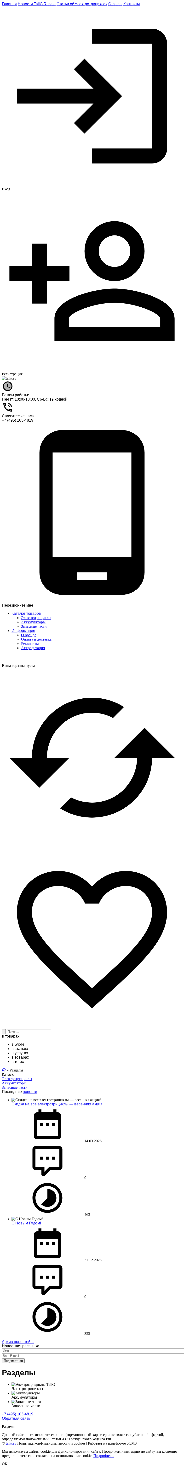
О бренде (28, 635)
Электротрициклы (17, 1079)
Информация (23, 631)
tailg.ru (11, 1443)
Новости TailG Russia (37, 4)
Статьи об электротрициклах (82, 4)
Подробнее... (103, 1456)
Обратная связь (16, 1418)
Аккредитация (33, 648)
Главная (9, 4)
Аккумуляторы (14, 1083)
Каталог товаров (26, 613)
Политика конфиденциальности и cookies (51, 1443)
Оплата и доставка (36, 639)
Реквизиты (30, 644)
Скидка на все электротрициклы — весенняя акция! (58, 1104)
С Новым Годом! (26, 1223)
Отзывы (115, 4)
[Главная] (4, 1070)
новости (30, 1092)
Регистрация (12, 374)
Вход (6, 189)
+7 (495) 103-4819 (17, 420)
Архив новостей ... (18, 1342)
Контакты (131, 4)
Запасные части (15, 1087)
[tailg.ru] (9, 378)
